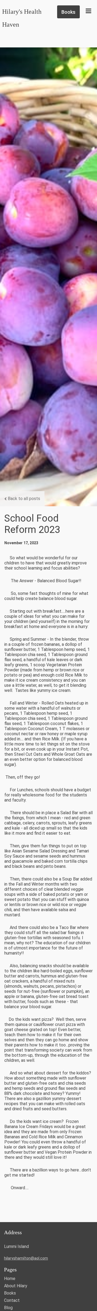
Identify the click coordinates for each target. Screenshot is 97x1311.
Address (13, 1232)
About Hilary (15, 1285)
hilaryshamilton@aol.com (26, 1258)
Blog (8, 1307)
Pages (10, 1269)
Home (9, 1278)
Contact (12, 1300)
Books (10, 1293)
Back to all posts (24, 498)
